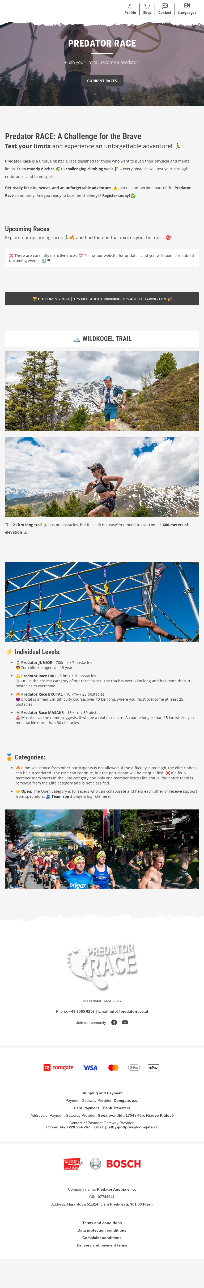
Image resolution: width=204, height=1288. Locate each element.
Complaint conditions (102, 1238)
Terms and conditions (102, 1223)
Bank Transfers (116, 1108)
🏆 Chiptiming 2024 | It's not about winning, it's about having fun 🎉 (102, 298)
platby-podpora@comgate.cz (131, 1127)
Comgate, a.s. (126, 1100)
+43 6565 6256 (82, 1011)
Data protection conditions (102, 1230)
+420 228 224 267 (74, 1127)
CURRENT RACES (102, 80)
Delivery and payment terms (102, 1245)
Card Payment (86, 1108)
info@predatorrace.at (129, 1011)
